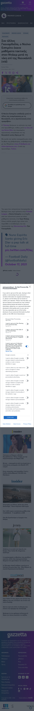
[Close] (30, 287)
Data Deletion (7, 424)
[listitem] (17, 319)
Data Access (16, 424)
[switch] (27, 324)
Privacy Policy (27, 424)
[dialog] (17, 355)
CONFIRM (10, 417)
